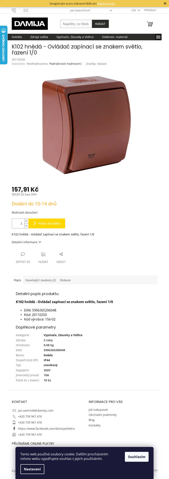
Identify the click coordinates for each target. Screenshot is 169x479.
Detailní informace (24, 242)
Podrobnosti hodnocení (65, 64)
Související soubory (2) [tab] (40, 280)
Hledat (100, 24)
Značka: (96, 64)
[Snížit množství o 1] (26, 225)
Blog (92, 420)
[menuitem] (17, 37)
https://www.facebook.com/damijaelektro (46, 428)
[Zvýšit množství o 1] (26, 221)
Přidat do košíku (49, 223)
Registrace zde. (106, 3)
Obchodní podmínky (103, 415)
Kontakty (95, 425)
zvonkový (51, 365)
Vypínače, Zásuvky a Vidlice (63, 335)
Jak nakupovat (80, 10)
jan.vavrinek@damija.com (35, 410)
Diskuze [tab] (65, 280)
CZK (134, 10)
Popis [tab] (17, 280)
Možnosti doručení (25, 212)
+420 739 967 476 (30, 416)
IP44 (47, 360)
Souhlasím (137, 457)
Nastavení (32, 469)
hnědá (48, 355)
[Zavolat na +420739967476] (18, 10)
